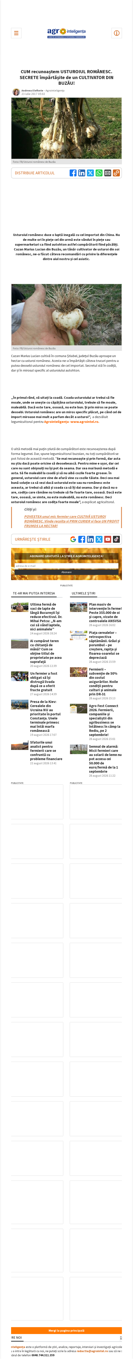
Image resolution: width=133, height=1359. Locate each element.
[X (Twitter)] (90, 172)
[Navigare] (16, 33)
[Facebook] (73, 172)
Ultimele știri (83, 593)
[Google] (73, 539)
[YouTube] (107, 539)
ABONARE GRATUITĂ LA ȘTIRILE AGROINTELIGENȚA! (66, 556)
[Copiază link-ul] (116, 172)
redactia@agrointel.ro (92, 1351)
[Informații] (117, 33)
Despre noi (12, 1337)
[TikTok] (116, 539)
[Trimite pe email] (107, 172)
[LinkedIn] (81, 172)
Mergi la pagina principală (66, 1330)
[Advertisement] (66, 13)
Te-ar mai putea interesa (34, 593)
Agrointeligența (14, 1347)
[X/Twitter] (99, 539)
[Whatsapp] (99, 172)
